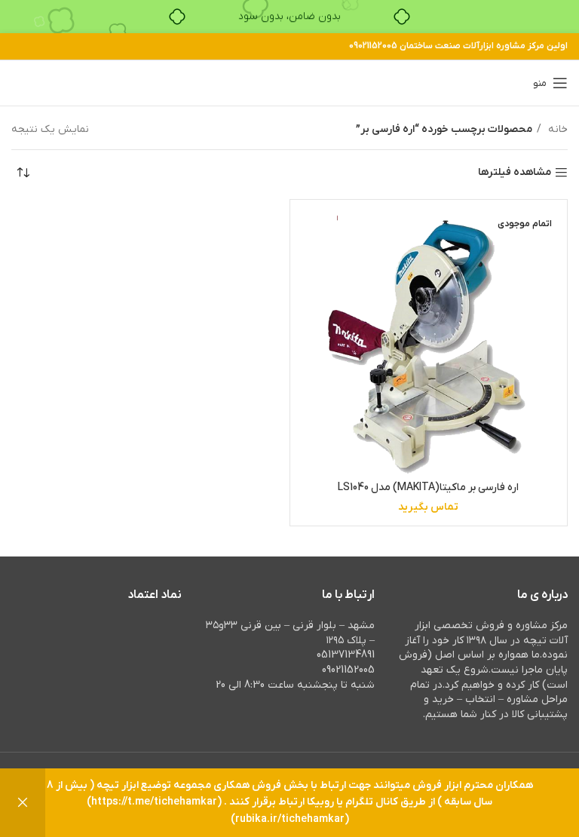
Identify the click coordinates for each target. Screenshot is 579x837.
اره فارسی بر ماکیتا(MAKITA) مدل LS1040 (428, 487)
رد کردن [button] (22, 802)
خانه (556, 129)
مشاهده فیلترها (514, 173)
